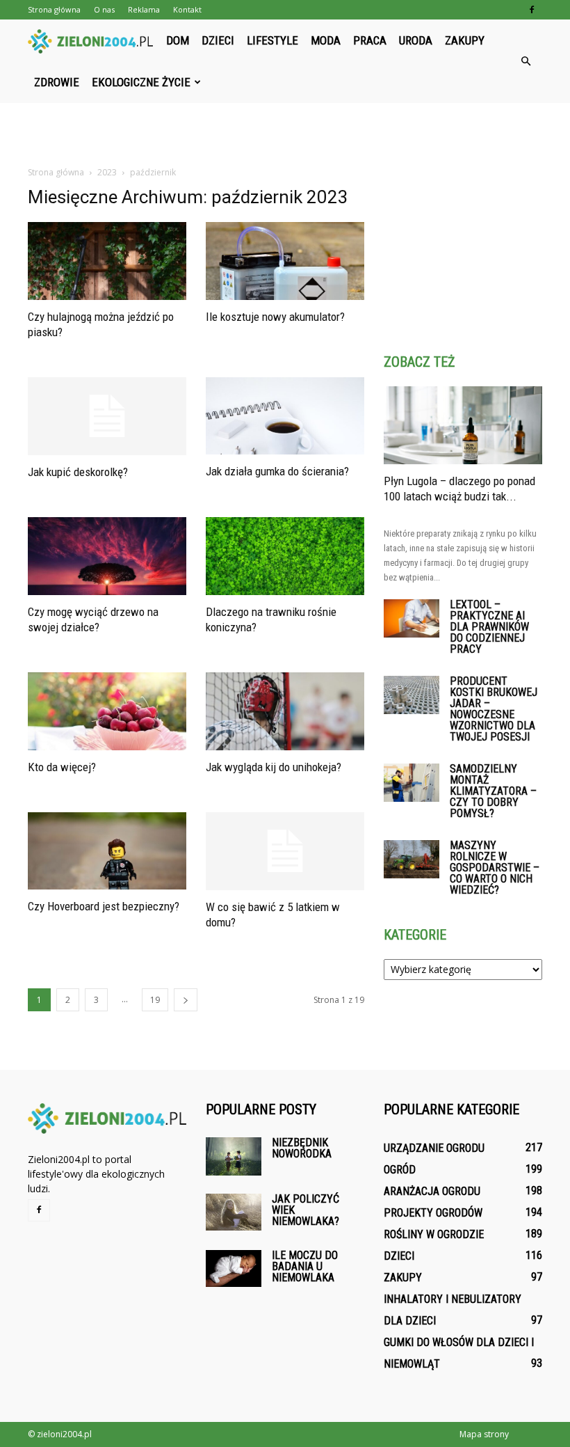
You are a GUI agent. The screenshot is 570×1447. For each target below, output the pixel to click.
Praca (369, 40)
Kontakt (187, 9)
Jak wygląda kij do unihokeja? (273, 767)
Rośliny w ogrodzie (434, 1234)
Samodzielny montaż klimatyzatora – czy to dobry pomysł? (493, 791)
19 (155, 1000)
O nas (104, 9)
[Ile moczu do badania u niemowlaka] (233, 1268)
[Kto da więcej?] (107, 711)
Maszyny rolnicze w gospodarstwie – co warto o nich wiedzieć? (494, 867)
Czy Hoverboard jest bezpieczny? (103, 906)
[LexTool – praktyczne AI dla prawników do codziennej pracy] (411, 618)
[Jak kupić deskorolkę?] (107, 416)
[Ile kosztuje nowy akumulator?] (285, 261)
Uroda (415, 40)
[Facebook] (531, 9)
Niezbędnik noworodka (302, 1148)
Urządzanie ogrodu (434, 1148)
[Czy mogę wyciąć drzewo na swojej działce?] (107, 556)
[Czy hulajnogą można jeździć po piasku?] (107, 261)
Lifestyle (272, 40)
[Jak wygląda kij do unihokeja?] (285, 711)
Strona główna (54, 9)
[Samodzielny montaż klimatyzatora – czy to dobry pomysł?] (411, 783)
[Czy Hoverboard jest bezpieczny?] (107, 851)
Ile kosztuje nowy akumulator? (275, 317)
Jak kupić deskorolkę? (78, 472)
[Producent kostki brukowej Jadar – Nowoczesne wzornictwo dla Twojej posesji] (411, 695)
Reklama (144, 9)
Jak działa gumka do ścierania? (277, 471)
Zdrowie (56, 82)
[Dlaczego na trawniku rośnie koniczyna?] (285, 556)
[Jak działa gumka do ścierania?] (285, 416)
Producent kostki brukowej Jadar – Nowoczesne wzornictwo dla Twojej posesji (493, 708)
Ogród (400, 1169)
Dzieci (218, 40)
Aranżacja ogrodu (432, 1191)
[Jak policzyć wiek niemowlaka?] (233, 1212)
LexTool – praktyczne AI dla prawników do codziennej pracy (489, 627)
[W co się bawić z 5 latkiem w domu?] (285, 851)
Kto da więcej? (62, 767)
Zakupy (464, 40)
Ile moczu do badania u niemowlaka (305, 1266)
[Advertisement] (285, 134)
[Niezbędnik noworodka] (233, 1156)
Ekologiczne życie (141, 82)
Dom (177, 40)
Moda (326, 40)
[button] (525, 61)
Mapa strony (484, 1434)
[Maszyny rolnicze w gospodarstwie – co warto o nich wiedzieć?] (411, 859)
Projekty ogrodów (433, 1212)
